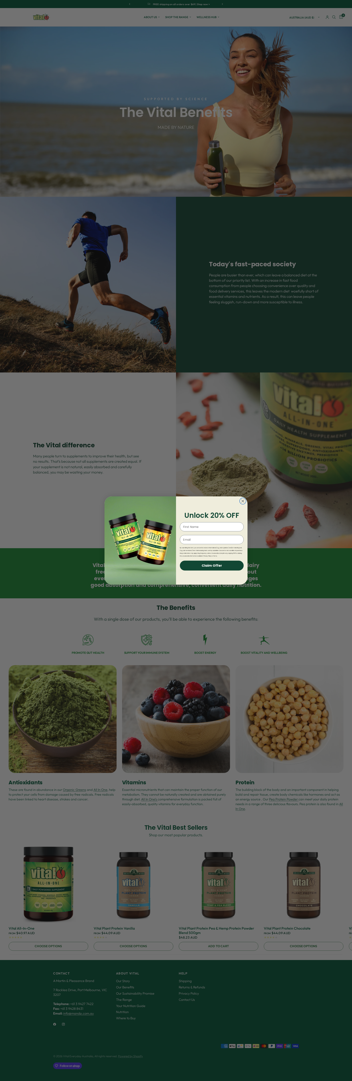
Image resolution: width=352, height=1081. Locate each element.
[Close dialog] (243, 501)
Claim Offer (212, 565)
